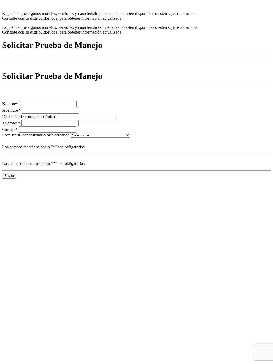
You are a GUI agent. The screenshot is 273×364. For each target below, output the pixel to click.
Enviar (9, 176)
